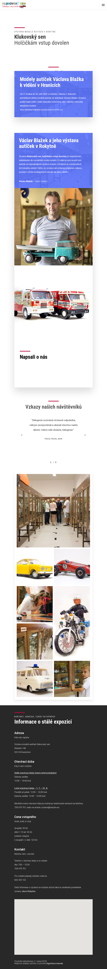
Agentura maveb (54, 963)
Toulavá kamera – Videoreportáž (36, 366)
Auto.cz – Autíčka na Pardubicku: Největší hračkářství (46, 380)
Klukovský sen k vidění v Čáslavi (35, 376)
